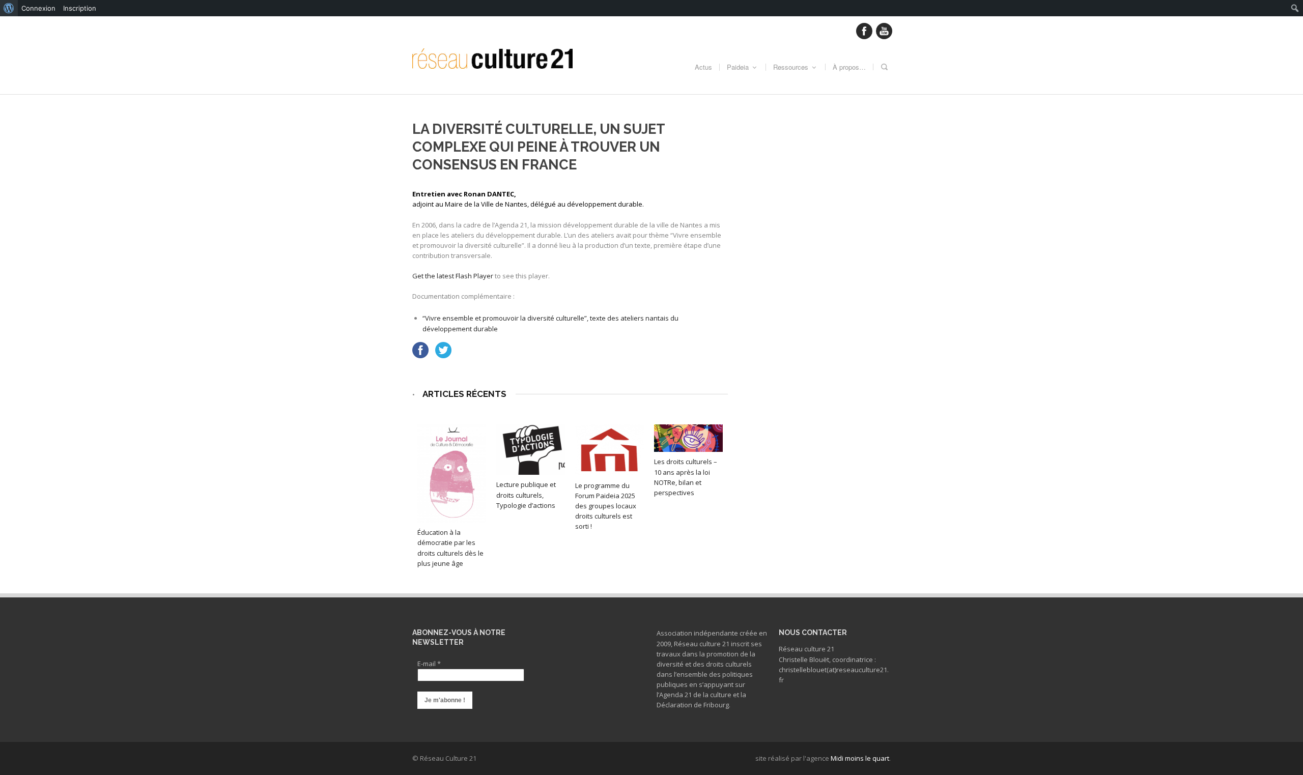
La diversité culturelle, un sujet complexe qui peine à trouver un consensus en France (538, 147)
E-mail (429, 663)
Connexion (38, 8)
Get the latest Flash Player (452, 275)
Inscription (79, 8)
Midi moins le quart (860, 758)
